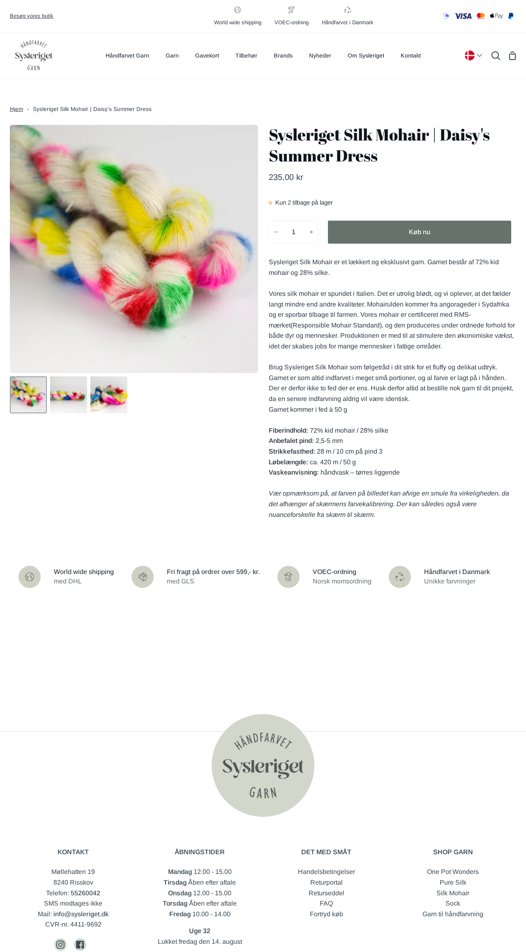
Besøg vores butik (31, 16)
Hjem (16, 109)
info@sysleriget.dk (80, 914)
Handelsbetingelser (326, 871)
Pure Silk (453, 882)
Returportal (326, 882)
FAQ (326, 903)
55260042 (85, 893)
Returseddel (326, 893)
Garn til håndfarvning (452, 914)
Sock (452, 903)
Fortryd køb (326, 914)
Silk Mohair (452, 893)
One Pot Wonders (453, 871)
